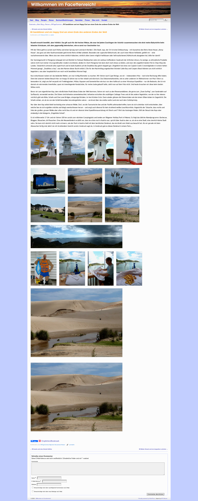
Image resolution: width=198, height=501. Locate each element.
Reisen (51, 20)
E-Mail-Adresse (36, 481)
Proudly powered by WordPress (146, 498)
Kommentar (35, 461)
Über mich (95, 20)
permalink (71, 444)
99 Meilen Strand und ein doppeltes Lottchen (153, 29)
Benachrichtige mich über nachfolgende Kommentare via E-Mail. (52, 487)
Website (34, 484)
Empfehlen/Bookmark (50, 441)
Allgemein (51, 444)
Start (31, 20)
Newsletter (79, 20)
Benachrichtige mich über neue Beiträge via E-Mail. (48, 491)
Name (34, 478)
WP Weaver (164, 498)
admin (52, 35)
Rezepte (44, 20)
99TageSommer (56, 24)
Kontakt (104, 20)
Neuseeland (58, 444)
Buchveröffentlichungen (64, 20)
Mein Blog (40, 24)
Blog (37, 20)
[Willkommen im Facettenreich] (99, 9)
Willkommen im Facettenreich (43, 498)
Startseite (32, 24)
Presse (87, 20)
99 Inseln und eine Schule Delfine (41, 29)
